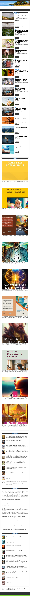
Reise (18, 13)
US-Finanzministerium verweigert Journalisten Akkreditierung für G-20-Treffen (16, 555)
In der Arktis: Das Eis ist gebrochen (21, 23)
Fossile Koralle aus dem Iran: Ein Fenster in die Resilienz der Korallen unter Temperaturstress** (13, 516)
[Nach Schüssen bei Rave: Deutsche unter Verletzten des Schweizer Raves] (3, 579)
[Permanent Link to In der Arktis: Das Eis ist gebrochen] (8, 25)
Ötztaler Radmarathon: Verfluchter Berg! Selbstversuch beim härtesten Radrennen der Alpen (21, 31)
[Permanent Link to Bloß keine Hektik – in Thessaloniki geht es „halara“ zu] (8, 63)
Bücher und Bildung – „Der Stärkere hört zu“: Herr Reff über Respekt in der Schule (16, 450)
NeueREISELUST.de (15, 7)
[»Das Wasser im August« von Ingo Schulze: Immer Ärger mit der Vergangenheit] (3, 474)
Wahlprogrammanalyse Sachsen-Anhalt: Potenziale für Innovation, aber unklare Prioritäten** (13, 512)
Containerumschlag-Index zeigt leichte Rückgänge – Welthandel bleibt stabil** (11, 499)
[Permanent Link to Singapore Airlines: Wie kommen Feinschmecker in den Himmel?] (8, 81)
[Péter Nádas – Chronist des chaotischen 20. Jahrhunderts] (3, 469)
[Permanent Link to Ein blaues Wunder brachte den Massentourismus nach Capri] (8, 111)
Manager (15, 33)
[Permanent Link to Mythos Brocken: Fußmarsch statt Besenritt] (8, 129)
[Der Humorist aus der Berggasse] (3, 464)
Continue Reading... (17, 20)
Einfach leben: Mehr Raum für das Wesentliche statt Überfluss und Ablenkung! (15, 455)
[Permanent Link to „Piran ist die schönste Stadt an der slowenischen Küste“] (8, 53)
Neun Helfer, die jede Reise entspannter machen (19, 147)
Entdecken (16, 13)
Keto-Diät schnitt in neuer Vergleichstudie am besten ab (13, 560)
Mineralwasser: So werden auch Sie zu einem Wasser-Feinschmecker (21, 119)
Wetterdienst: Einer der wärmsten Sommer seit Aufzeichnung (13, 545)
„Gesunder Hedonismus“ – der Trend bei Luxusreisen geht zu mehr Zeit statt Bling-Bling (21, 41)
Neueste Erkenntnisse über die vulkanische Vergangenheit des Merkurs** (11, 494)
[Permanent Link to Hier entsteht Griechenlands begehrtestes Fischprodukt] (8, 91)
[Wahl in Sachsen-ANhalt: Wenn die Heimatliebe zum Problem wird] (3, 538)
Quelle (2, 374)
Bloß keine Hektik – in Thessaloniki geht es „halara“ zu (21, 61)
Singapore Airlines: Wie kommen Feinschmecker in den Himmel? (21, 80)
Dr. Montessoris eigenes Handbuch (6, 159)
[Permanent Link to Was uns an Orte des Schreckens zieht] (8, 139)
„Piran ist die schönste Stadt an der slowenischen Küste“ (21, 51)
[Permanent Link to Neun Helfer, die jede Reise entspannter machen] (8, 149)
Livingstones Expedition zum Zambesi (6, 186)
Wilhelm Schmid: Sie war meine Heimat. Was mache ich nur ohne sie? (21, 15)
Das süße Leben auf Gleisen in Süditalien (20, 99)
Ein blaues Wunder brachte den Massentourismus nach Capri (20, 109)
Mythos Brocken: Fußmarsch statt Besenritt (21, 128)
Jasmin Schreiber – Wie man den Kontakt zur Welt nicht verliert (14, 440)
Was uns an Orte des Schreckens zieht (21, 137)
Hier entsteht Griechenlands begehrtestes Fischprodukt (20, 89)
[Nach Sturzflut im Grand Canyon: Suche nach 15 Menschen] (3, 574)
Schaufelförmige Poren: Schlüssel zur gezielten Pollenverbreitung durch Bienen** (12, 520)
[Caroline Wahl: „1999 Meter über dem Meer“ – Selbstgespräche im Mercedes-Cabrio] (3, 479)
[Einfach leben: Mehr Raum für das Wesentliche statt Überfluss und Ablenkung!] (3, 459)
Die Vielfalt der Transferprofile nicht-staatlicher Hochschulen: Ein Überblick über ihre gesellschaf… (14, 503)
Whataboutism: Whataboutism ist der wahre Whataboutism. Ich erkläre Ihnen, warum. (21, 71)
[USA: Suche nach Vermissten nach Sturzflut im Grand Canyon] (3, 584)
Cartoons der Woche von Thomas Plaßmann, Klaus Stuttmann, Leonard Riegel (15, 445)
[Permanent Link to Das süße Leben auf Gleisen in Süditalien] (8, 101)
